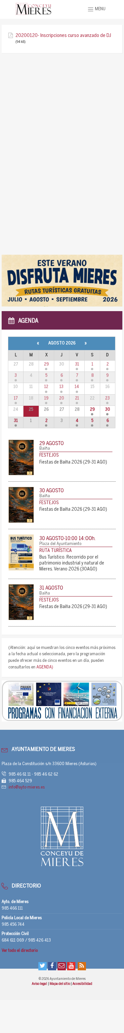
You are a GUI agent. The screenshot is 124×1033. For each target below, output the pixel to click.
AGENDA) (44, 667)
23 (107, 398)
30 (107, 409)
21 (77, 398)
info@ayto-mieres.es (27, 787)
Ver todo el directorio (20, 951)
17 (16, 398)
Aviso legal (39, 983)
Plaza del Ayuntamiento (60, 544)
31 (77, 364)
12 (46, 387)
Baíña (44, 448)
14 (77, 387)
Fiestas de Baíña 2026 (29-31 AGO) (73, 462)
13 (61, 387)
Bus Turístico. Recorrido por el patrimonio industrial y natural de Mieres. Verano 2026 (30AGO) (71, 563)
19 (46, 398)
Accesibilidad (82, 983)
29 (46, 364)
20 (61, 398)
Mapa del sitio (60, 983)
